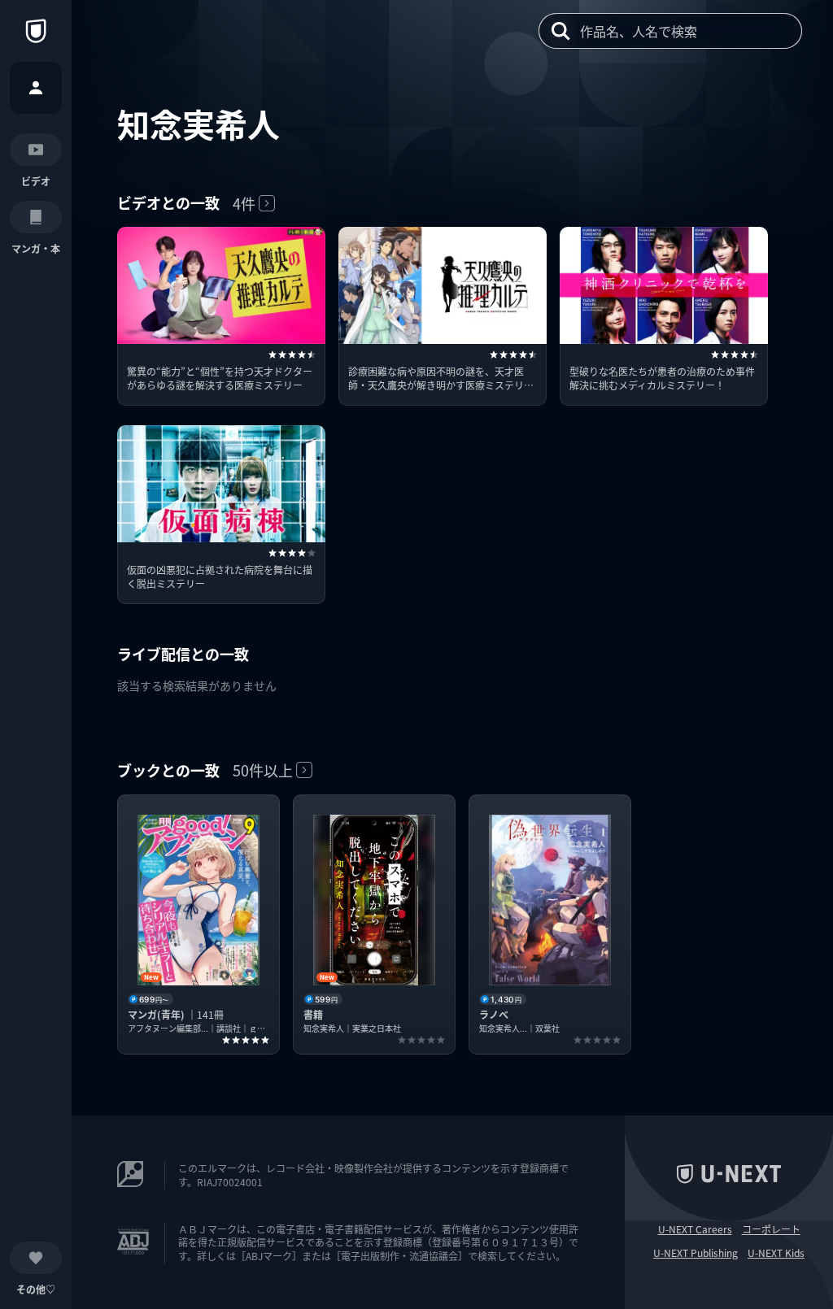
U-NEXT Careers (695, 1229)
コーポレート (771, 1229)
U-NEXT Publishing (695, 1252)
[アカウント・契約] (36, 88)
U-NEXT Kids (776, 1252)
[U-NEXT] (36, 31)
